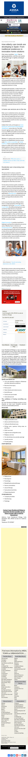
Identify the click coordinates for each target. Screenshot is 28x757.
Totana (15, 681)
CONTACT (6, 17)
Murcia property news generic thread (8, 744)
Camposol (16, 666)
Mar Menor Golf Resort (6, 681)
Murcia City (4, 723)
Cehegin (16, 692)
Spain (16, 54)
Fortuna (16, 695)
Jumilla (16, 696)
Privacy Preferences (14, 750)
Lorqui (2, 719)
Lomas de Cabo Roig (18, 735)
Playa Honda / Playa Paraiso (5, 685)
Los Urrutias (4, 680)
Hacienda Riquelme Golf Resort (6, 716)
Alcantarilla (4, 708)
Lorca (15, 674)
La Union (3, 674)
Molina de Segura (5, 720)
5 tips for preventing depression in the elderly (12, 265)
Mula (15, 699)
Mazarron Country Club (19, 723)
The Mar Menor (7, 658)
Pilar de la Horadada (5, 683)
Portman (3, 687)
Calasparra (16, 689)
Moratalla (16, 698)
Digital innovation (6, 224)
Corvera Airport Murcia (5, 742)
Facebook (22, 347)
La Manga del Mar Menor (7, 669)
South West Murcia (20, 658)
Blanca (2, 711)
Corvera (3, 713)
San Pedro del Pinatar (6, 692)
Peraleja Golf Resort (6, 725)
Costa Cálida (5, 209)
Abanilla (3, 705)
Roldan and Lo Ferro (5, 689)
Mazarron (16, 675)
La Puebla (3, 671)
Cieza (15, 693)
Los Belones (4, 677)
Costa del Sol (17, 207)
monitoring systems (7, 229)
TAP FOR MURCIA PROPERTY (14, 36)
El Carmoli (3, 663)
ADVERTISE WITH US (12, 17)
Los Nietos (3, 678)
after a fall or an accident (11, 144)
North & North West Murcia (20, 684)
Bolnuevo (16, 665)
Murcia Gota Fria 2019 (5, 743)
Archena (3, 710)
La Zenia (16, 733)
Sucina (2, 728)
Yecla (15, 701)
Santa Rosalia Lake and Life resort (6, 694)
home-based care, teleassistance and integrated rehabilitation (13, 128)
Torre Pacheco (4, 699)
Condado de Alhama (18, 668)
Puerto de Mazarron (18, 677)
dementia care (12, 195)
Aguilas (16, 660)
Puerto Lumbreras (18, 678)
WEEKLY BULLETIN (20, 17)
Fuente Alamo (17, 669)
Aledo (15, 662)
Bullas (15, 687)
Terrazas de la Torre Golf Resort (6, 697)
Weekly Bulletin (4, 745)
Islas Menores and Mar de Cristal (7, 666)
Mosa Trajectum (5, 722)
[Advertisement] (14, 589)
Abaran (3, 707)
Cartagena (3, 662)
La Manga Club (4, 668)
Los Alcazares (4, 675)
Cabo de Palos (4, 660)
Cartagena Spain (4, 740)
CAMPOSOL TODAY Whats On (7, 739)
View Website (5, 347)
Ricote (2, 726)
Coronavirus (3, 741)
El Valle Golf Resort (5, 714)
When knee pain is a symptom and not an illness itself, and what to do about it (13, 162)
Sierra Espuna (17, 680)
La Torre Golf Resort (5, 672)
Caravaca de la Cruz (18, 690)
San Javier (3, 690)
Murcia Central (7, 703)
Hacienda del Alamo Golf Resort (19, 672)
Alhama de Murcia (18, 663)
